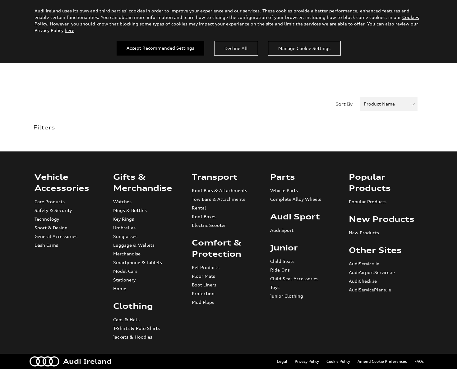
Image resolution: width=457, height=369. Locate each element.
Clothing (133, 306)
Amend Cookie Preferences (382, 361)
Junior (284, 247)
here (69, 30)
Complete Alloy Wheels (295, 199)
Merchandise (127, 253)
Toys (274, 287)
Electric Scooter (209, 225)
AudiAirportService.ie (372, 272)
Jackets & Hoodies (132, 337)
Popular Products (367, 201)
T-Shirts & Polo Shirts (136, 328)
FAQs (419, 361)
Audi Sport (295, 216)
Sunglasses (125, 236)
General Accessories (56, 236)
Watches (122, 201)
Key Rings (123, 219)
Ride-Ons (280, 269)
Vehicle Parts (284, 190)
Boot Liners (204, 284)
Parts (282, 177)
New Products (381, 219)
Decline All (236, 48)
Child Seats (282, 261)
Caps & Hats (126, 319)
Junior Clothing (286, 296)
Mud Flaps (203, 302)
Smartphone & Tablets (137, 262)
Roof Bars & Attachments (219, 190)
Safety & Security (53, 210)
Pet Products (205, 267)
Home (119, 288)
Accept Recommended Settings (160, 48)
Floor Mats (203, 276)
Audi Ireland (87, 361)
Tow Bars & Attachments (218, 199)
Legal (282, 361)
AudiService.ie (364, 263)
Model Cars (125, 271)
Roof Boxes (204, 216)
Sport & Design (51, 227)
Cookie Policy (338, 361)
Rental (199, 207)
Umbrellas (124, 227)
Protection (203, 293)
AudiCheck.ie (363, 281)
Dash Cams (46, 245)
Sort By (344, 104)
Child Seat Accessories (294, 278)
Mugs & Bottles (130, 210)
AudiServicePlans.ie (370, 289)
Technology (47, 219)
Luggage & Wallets (134, 245)
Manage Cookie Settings (304, 48)
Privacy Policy (307, 361)
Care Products (50, 201)
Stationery (124, 279)
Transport (215, 177)
